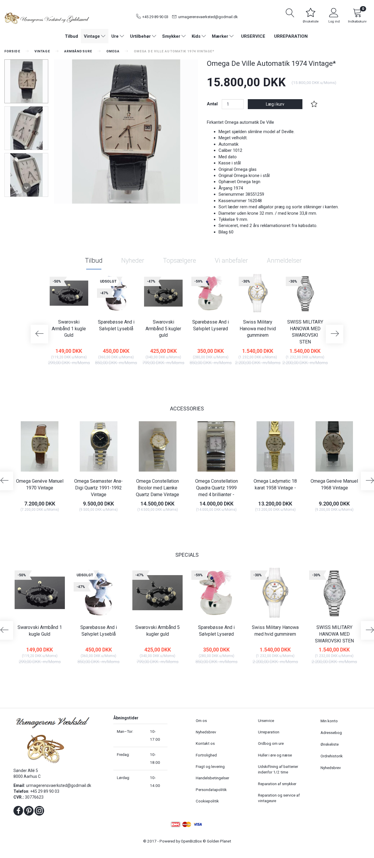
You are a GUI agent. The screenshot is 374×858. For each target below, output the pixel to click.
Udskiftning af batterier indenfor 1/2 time (278, 769)
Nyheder (132, 260)
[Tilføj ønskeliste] (314, 104)
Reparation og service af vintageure (279, 798)
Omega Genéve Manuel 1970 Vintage (39, 484)
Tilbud (94, 260)
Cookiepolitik (207, 801)
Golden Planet (219, 841)
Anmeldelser (284, 260)
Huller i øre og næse (275, 755)
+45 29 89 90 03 (155, 17)
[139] (204, 522)
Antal (213, 103)
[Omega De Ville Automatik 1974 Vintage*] (126, 131)
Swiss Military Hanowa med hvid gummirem (258, 328)
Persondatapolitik (211, 789)
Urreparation (291, 36)
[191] (246, 376)
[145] (263, 522)
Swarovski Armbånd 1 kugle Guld (69, 328)
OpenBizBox (191, 841)
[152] (199, 376)
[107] (322, 522)
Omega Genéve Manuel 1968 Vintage (334, 484)
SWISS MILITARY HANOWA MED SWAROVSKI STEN (305, 332)
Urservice (253, 36)
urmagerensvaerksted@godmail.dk (208, 17)
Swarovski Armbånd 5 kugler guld (163, 328)
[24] (57, 376)
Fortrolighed (206, 755)
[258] (28, 522)
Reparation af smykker (277, 783)
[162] (145, 522)
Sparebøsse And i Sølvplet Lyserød (210, 325)
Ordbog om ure (271, 743)
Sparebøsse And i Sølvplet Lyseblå (116, 325)
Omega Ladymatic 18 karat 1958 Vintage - (275, 484)
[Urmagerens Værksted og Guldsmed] (46, 17)
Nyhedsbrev (206, 732)
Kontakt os (205, 743)
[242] (293, 376)
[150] (151, 376)
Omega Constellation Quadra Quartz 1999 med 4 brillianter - (216, 487)
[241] (86, 522)
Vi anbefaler (231, 260)
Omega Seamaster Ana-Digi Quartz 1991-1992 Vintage (98, 487)
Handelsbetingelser (212, 778)
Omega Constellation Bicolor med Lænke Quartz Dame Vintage (157, 487)
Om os (201, 720)
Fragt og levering (210, 766)
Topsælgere (179, 260)
